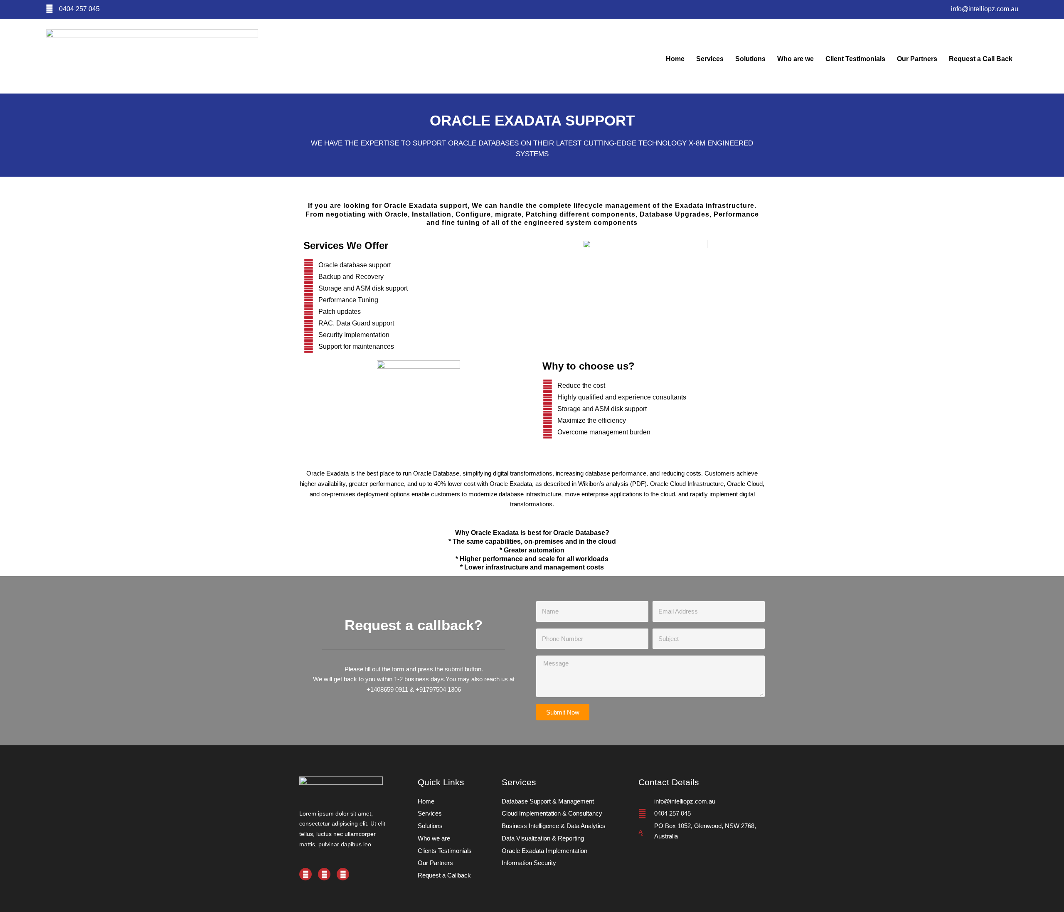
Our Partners (917, 58)
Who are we (795, 58)
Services (710, 58)
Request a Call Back (980, 58)
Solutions (750, 58)
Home (675, 58)
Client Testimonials (855, 58)
